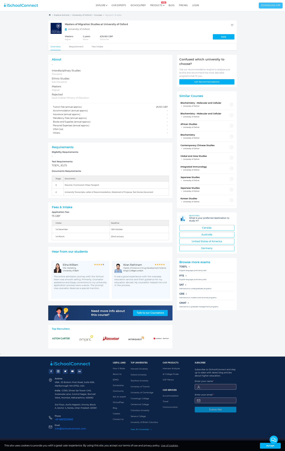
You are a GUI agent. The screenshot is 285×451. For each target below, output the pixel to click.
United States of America (207, 241)
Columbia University (140, 410)
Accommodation (171, 396)
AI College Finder (171, 374)
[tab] (55, 46)
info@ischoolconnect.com (70, 428)
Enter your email (204, 394)
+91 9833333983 (64, 419)
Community (118, 391)
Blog (172, 5)
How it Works (119, 369)
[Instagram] (58, 371)
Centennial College (140, 404)
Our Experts (118, 5)
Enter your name (204, 381)
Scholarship (118, 385)
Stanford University (139, 381)
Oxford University (139, 375)
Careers (116, 414)
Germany (206, 248)
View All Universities (140, 429)
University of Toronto (140, 387)
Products (156, 4)
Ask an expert (119, 397)
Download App (270, 5)
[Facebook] (51, 371)
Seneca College (138, 416)
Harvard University (139, 369)
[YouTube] (72, 371)
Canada (207, 227)
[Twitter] (65, 371)
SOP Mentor (168, 380)
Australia (206, 234)
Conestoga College (140, 399)
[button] (274, 440)
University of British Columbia (144, 422)
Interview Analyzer (171, 369)
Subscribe (215, 409)
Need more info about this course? (108, 313)
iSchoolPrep (138, 5)
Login (195, 5)
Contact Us (118, 419)
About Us (117, 374)
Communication (170, 407)
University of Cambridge (142, 393)
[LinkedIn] (79, 371)
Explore (100, 5)
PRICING (183, 5)
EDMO (116, 380)
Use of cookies (169, 445)
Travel (165, 402)
